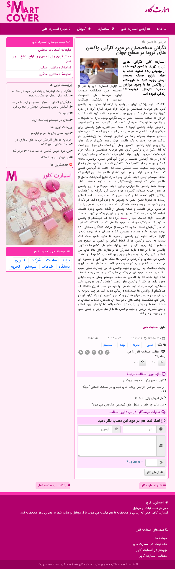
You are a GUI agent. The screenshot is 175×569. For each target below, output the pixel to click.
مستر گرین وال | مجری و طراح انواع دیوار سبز (42, 58)
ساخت (51, 260)
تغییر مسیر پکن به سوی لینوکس (144, 380)
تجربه (123, 218)
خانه (160, 28)
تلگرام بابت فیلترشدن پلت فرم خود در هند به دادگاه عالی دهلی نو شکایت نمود (41, 93)
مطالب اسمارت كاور (153, 555)
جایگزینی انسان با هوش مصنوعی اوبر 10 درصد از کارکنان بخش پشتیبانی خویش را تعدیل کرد (41, 104)
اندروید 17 (65, 113)
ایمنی (150, 345)
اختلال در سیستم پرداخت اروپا (51, 120)
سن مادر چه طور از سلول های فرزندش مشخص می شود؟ (128, 405)
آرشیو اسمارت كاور (134, 28)
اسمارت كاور (157, 11)
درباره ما (161, 538)
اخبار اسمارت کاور (151, 485)
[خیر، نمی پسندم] (142, 362)
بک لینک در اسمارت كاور (150, 543)
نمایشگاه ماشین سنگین (55, 67)
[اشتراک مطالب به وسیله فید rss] (80, 352)
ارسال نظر (153, 472)
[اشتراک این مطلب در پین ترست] (87, 352)
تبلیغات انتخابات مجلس (54, 49)
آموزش (82, 28)
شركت (36, 260)
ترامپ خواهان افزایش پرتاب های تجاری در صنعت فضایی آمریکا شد (123, 389)
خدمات (47, 267)
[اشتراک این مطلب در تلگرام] (107, 352)
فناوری (20, 260)
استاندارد (105, 28)
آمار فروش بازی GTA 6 (150, 398)
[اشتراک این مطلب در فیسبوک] (100, 352)
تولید (122, 345)
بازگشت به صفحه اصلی (52, 485)
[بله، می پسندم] (161, 362)
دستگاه (64, 267)
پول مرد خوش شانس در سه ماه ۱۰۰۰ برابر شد (42, 151)
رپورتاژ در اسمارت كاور (151, 549)
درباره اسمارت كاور (55, 28)
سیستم (107, 345)
